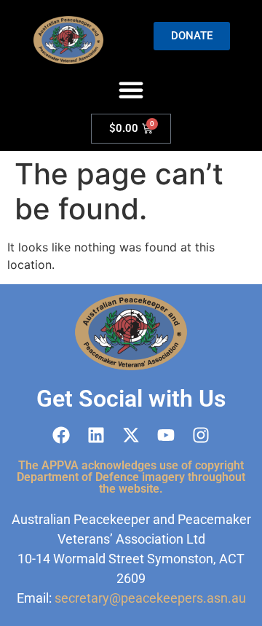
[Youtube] (165, 435)
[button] (131, 90)
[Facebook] (61, 435)
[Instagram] (200, 435)
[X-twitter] (131, 435)
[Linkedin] (96, 435)
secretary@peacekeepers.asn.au (150, 598)
